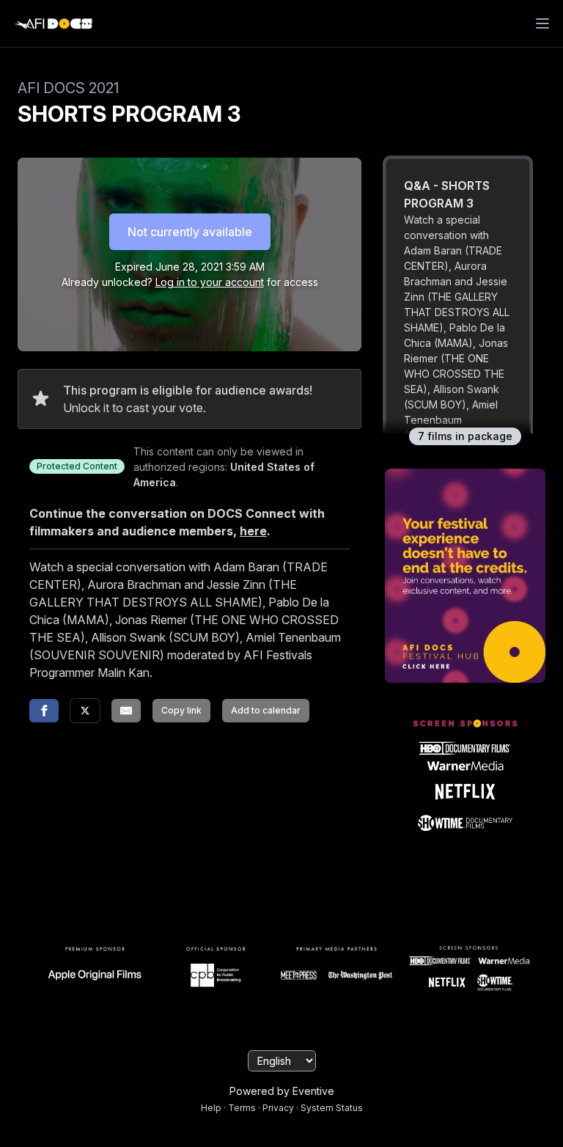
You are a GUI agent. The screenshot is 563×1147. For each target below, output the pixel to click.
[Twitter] (85, 710)
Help (211, 1107)
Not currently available (190, 231)
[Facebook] (44, 710)
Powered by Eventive (281, 1091)
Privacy (278, 1107)
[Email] (126, 710)
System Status (332, 1107)
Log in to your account (209, 282)
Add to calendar (266, 710)
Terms (242, 1107)
